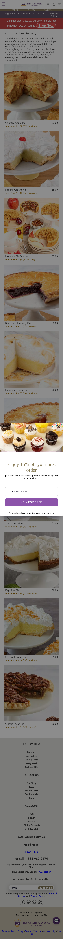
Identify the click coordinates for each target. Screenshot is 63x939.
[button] (31, 502)
